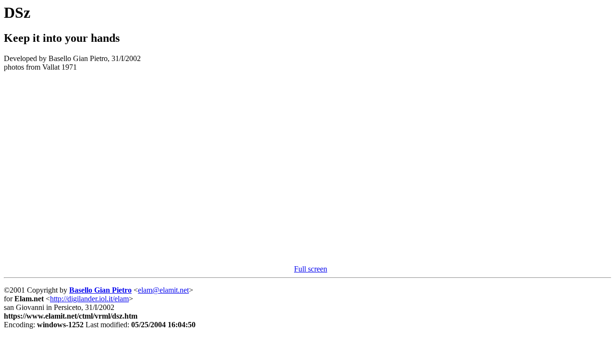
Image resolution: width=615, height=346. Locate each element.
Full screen (310, 269)
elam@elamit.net (163, 290)
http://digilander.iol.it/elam (89, 299)
